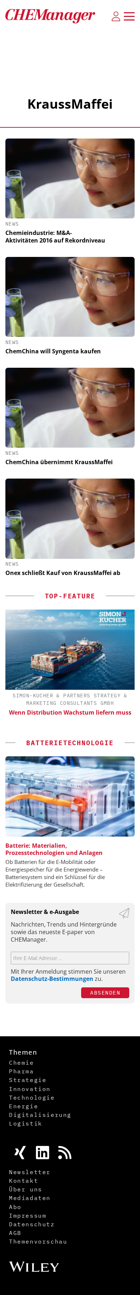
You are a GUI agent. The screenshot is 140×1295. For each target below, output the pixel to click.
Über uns (25, 1189)
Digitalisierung (40, 1114)
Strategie (27, 1079)
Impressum (27, 1215)
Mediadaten (30, 1197)
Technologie (32, 1097)
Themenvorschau (38, 1241)
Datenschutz (32, 1224)
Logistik (25, 1123)
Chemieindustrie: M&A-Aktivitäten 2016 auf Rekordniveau (55, 236)
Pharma (21, 1071)
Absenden (105, 992)
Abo (15, 1206)
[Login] (116, 16)
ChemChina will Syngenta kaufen (53, 351)
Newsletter (30, 1172)
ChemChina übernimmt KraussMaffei (59, 462)
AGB (15, 1232)
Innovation (30, 1088)
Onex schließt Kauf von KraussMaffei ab (62, 573)
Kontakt (23, 1180)
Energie (23, 1106)
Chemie (21, 1062)
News (12, 224)
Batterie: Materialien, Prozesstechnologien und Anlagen (54, 849)
